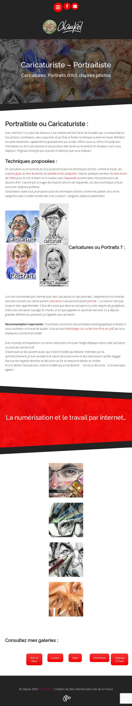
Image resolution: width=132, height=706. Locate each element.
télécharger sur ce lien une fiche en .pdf (89, 329)
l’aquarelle (70, 178)
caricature (55, 301)
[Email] (75, 6)
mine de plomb (34, 173)
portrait (92, 301)
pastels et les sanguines (62, 173)
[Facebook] (67, 6)
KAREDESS (45, 689)
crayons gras (13, 173)
